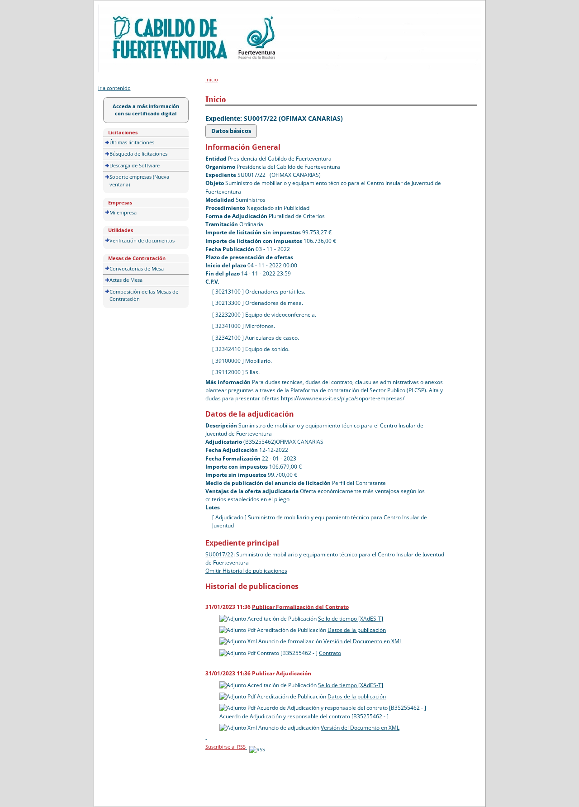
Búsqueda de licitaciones (138, 153)
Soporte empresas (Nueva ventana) (139, 180)
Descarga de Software (134, 165)
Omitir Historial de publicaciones (246, 570)
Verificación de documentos (142, 240)
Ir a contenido (114, 88)
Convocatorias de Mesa (136, 268)
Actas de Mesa (125, 279)
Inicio (211, 79)
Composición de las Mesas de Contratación (143, 295)
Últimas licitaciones (131, 142)
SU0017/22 (219, 554)
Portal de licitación (126, 10)
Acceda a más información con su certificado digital (146, 110)
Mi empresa (123, 212)
